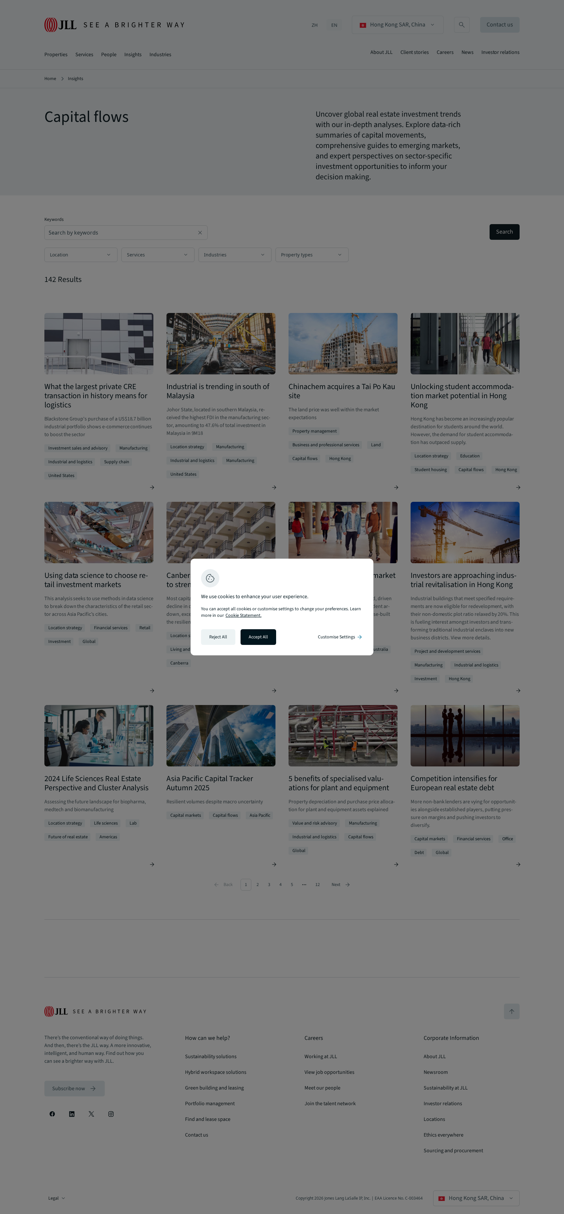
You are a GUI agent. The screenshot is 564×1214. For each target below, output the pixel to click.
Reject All (218, 637)
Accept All (258, 637)
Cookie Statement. (243, 615)
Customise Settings (340, 637)
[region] (282, 607)
